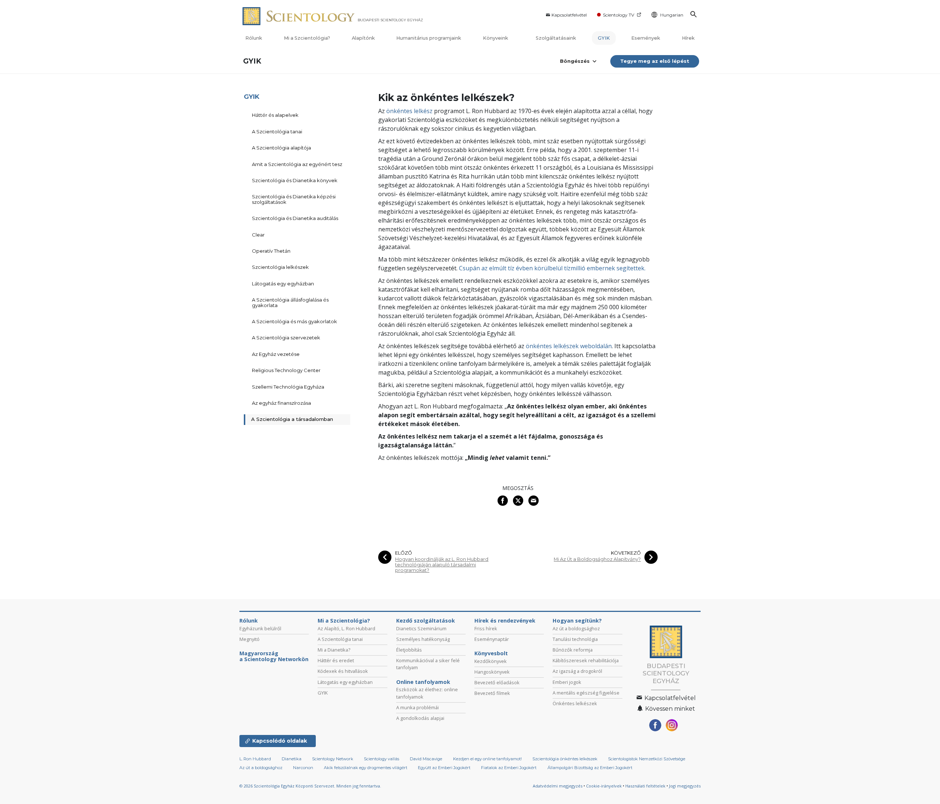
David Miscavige (426, 758)
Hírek (688, 38)
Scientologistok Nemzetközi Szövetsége (646, 758)
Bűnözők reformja (573, 649)
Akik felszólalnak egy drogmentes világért (365, 767)
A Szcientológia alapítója (281, 148)
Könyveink (496, 38)
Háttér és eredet (336, 660)
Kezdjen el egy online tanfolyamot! (487, 758)
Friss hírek (485, 628)
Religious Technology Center (286, 370)
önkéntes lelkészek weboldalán (569, 346)
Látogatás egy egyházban (283, 283)
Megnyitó (249, 639)
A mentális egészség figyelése (586, 692)
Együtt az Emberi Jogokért (444, 767)
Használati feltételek (645, 786)
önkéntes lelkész (409, 111)
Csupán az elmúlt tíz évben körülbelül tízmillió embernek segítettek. (552, 268)
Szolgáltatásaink (556, 38)
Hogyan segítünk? (577, 621)
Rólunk (253, 38)
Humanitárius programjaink (428, 38)
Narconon (303, 767)
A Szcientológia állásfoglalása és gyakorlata (290, 302)
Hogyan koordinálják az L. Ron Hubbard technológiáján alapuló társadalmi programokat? (441, 564)
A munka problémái (417, 707)
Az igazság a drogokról (577, 671)
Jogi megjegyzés (685, 786)
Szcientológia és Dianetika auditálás (295, 218)
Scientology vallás (381, 758)
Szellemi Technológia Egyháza (288, 387)
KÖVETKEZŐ (626, 553)
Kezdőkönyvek (490, 661)
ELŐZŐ (403, 553)
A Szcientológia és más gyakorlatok (294, 321)
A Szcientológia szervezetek (286, 337)
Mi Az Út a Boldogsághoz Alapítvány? (597, 559)
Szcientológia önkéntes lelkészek (564, 758)
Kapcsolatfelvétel (569, 15)
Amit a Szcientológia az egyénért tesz (297, 164)
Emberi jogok (567, 682)
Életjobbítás (409, 649)
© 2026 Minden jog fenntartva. (310, 786)
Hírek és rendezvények (504, 621)
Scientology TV (618, 15)
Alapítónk (363, 38)
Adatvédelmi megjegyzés (557, 786)
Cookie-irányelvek (604, 786)
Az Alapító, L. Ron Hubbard (346, 628)
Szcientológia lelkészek (280, 267)
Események (645, 38)
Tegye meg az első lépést (654, 61)
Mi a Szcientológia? (307, 38)
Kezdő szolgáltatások (425, 621)
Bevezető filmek (492, 693)
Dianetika (291, 758)
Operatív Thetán (271, 251)
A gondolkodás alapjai (420, 718)
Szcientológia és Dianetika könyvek (294, 180)
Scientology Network (332, 758)
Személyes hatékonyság (423, 639)
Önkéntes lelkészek (575, 703)
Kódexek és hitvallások (343, 671)
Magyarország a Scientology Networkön (273, 656)
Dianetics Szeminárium (421, 628)
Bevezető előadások (497, 682)
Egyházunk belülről (260, 628)
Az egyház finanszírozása (281, 403)
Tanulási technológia (575, 639)
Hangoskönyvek (492, 671)
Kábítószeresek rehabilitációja (586, 660)
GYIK (604, 38)
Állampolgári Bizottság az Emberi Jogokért (589, 767)
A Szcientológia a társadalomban (292, 419)
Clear (258, 235)
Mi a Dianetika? (334, 649)
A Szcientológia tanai (277, 131)
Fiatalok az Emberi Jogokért (508, 767)
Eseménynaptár (491, 639)
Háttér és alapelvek (275, 115)
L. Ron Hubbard (255, 758)
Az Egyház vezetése (276, 354)
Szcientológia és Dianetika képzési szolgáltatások (294, 199)
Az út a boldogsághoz (576, 628)
